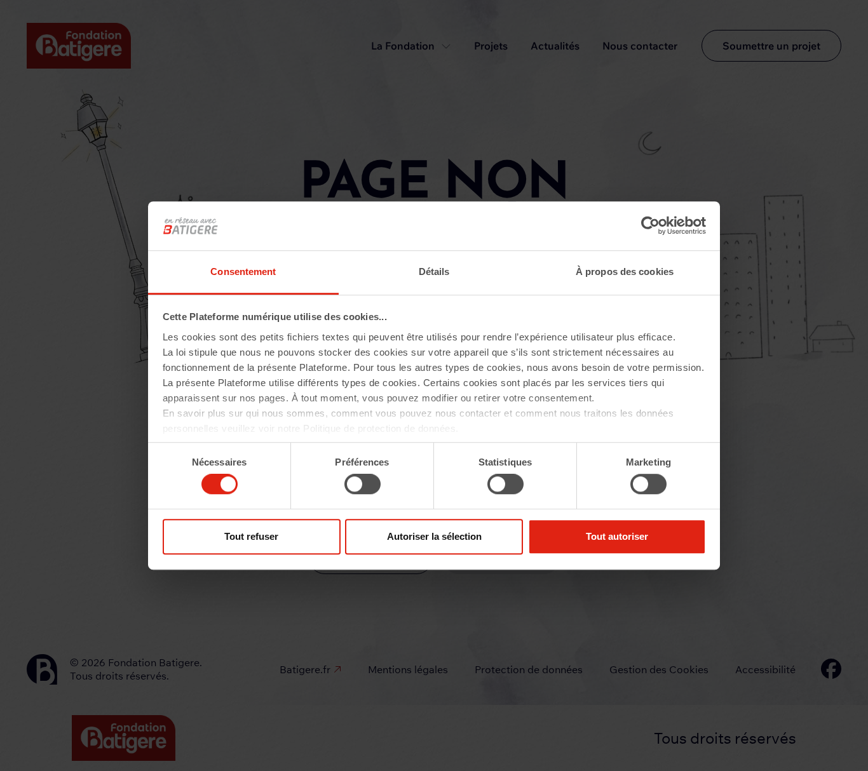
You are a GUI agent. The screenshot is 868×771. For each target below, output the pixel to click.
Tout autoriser (617, 536)
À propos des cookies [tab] (625, 271)
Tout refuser (251, 536)
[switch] (362, 484)
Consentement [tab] (243, 271)
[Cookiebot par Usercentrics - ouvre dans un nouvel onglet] (650, 226)
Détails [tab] (434, 271)
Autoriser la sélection (434, 536)
